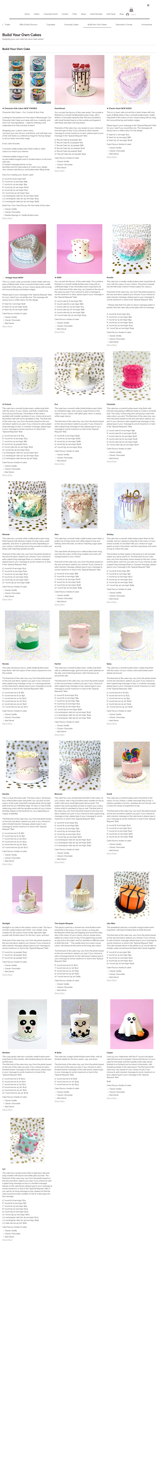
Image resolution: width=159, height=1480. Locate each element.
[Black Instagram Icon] (148, 5)
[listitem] (9, 209)
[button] (131, 9)
